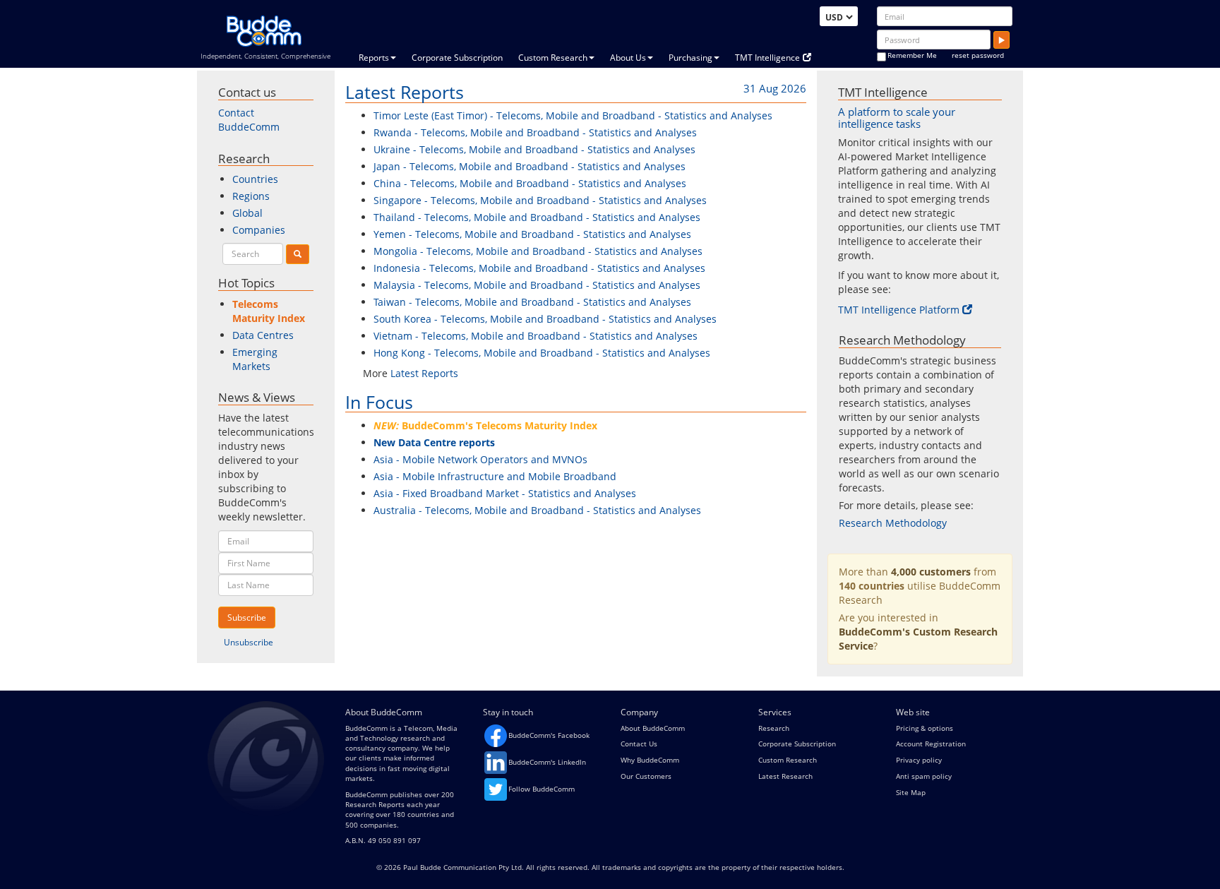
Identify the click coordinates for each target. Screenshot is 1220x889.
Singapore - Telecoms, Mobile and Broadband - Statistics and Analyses (540, 200)
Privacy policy (919, 760)
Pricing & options (924, 728)
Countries (255, 179)
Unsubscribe (248, 642)
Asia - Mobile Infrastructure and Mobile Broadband (494, 476)
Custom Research (552, 58)
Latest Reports (404, 92)
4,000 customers (931, 571)
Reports (374, 58)
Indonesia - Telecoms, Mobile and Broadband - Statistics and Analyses (539, 268)
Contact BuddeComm (249, 119)
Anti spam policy (924, 776)
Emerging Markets (254, 359)
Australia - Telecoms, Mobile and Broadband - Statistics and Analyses (537, 510)
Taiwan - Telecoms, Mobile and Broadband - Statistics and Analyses (532, 302)
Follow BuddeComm (541, 789)
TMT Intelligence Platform (898, 309)
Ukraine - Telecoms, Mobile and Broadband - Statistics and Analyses (534, 149)
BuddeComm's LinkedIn (547, 762)
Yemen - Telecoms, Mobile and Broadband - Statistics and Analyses (532, 234)
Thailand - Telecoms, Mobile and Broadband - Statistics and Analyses (536, 217)
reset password (978, 55)
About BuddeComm (653, 728)
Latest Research (785, 776)
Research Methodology (893, 523)
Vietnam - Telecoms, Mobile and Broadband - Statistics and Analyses (535, 335)
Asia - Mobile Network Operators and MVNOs (480, 459)
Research (773, 728)
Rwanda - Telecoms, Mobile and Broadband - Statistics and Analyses (535, 132)
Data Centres (263, 335)
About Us (628, 58)
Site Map (911, 792)
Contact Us (639, 743)
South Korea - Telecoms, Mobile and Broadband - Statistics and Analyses (545, 319)
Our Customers (646, 776)
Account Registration (931, 743)
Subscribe (246, 617)
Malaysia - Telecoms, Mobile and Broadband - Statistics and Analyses (536, 285)
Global (247, 213)
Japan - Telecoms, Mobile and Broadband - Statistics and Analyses (529, 166)
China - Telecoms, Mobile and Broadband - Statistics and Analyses (529, 183)
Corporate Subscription (457, 58)
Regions (251, 196)
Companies (258, 230)
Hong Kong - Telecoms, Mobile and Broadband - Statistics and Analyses (541, 352)
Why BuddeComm (650, 760)
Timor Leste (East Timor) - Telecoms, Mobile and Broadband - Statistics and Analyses (572, 115)
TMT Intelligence (767, 58)
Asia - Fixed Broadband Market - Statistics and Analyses (504, 493)
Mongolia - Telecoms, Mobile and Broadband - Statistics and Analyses (537, 251)
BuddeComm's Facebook (549, 735)
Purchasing (690, 58)
